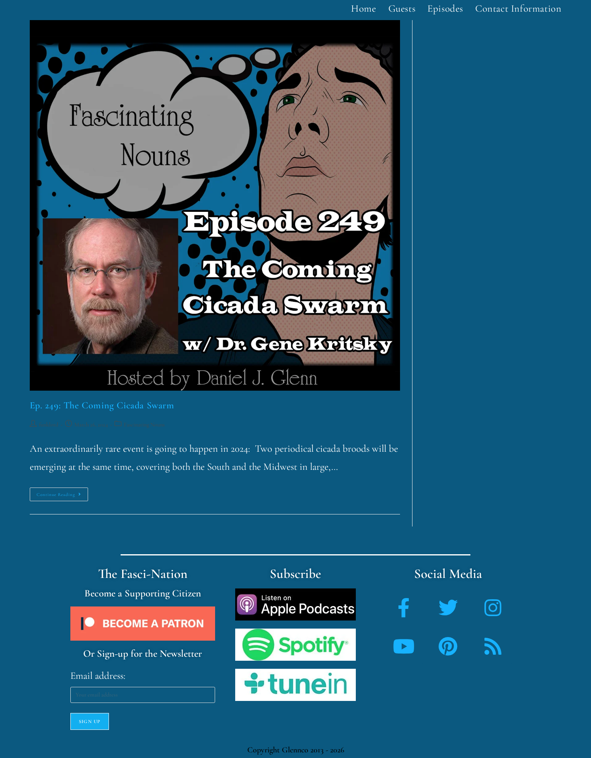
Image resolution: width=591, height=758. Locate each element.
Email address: (97, 676)
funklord (48, 424)
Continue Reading (62, 492)
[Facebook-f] (403, 607)
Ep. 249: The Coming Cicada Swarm (102, 405)
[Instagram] (493, 607)
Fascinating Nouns (144, 424)
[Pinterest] (448, 646)
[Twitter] (448, 607)
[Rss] (493, 646)
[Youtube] (403, 646)
